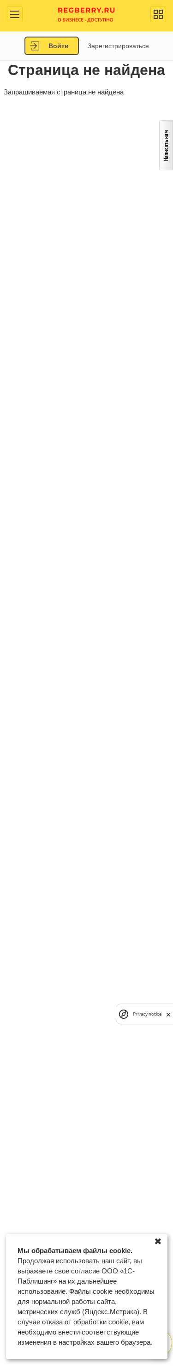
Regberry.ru (86, 14)
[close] (168, 1014)
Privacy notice (147, 1014)
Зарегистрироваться (118, 46)
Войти (58, 46)
